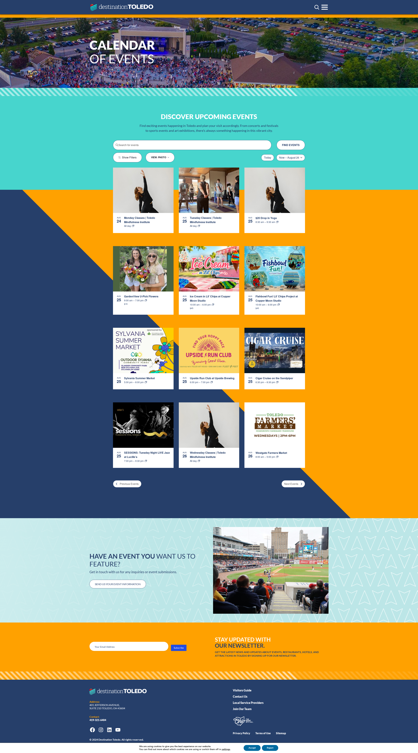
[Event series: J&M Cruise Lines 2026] (277, 382)
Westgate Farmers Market (271, 453)
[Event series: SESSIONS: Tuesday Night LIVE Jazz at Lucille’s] (146, 460)
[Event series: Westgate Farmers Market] (277, 456)
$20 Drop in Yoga (266, 218)
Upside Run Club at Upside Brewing (212, 378)
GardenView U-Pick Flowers (141, 296)
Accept (252, 747)
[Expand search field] (317, 7)
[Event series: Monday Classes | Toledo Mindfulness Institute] (133, 225)
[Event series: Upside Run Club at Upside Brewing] (211, 382)
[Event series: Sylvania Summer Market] (146, 382)
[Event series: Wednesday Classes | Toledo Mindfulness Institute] (199, 460)
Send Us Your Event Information (118, 584)
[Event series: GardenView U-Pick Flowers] (146, 300)
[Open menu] (325, 7)
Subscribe (179, 647)
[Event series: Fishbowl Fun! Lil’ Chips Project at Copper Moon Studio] (278, 304)
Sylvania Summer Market (139, 378)
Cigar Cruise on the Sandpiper (274, 378)
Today (267, 157)
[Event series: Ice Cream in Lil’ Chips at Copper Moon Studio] (213, 304)
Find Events (291, 145)
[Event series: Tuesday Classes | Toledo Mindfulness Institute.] (199, 225)
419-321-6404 (98, 719)
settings (226, 749)
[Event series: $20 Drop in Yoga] (277, 222)
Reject (270, 747)
